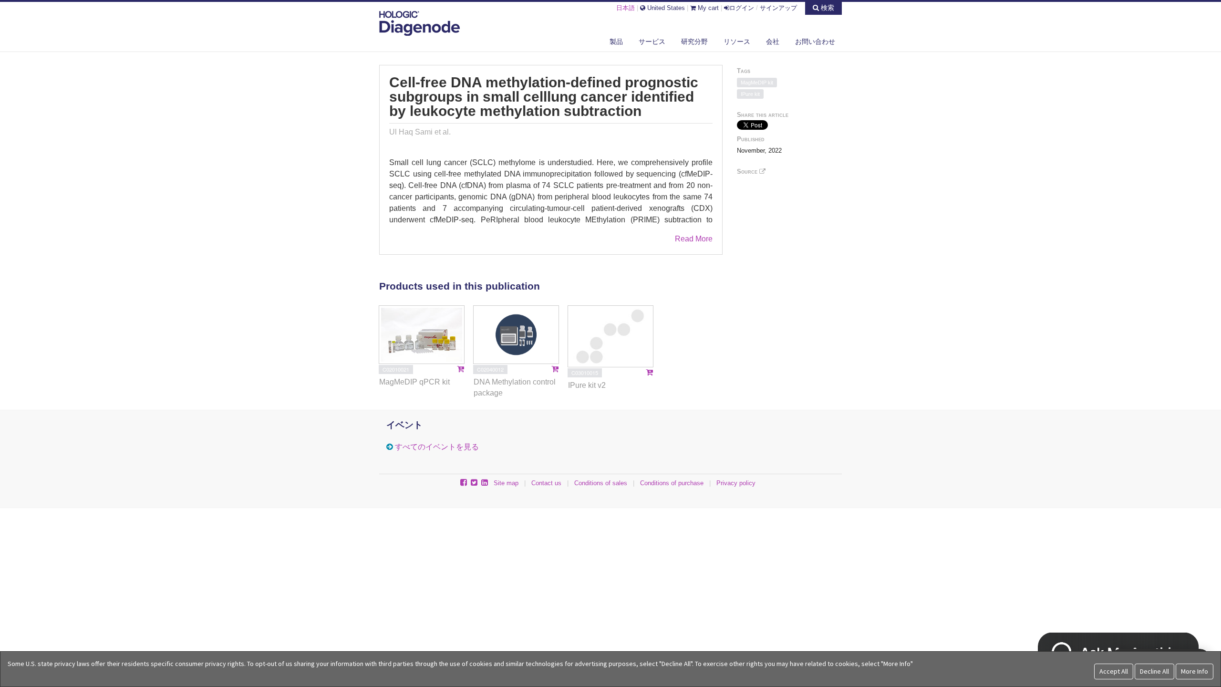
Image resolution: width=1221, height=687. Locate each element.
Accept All (1113, 671)
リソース (737, 41)
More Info (1194, 671)
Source (748, 171)
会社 (772, 41)
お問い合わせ (815, 41)
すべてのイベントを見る (437, 447)
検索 (826, 7)
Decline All (1154, 671)
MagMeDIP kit (757, 82)
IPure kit (750, 94)
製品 (616, 41)
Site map (506, 483)
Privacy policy (735, 483)
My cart (707, 7)
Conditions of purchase (672, 483)
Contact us (546, 483)
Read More (694, 239)
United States (665, 7)
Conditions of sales (600, 483)
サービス (652, 41)
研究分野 (694, 41)
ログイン (741, 7)
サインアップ (778, 7)
